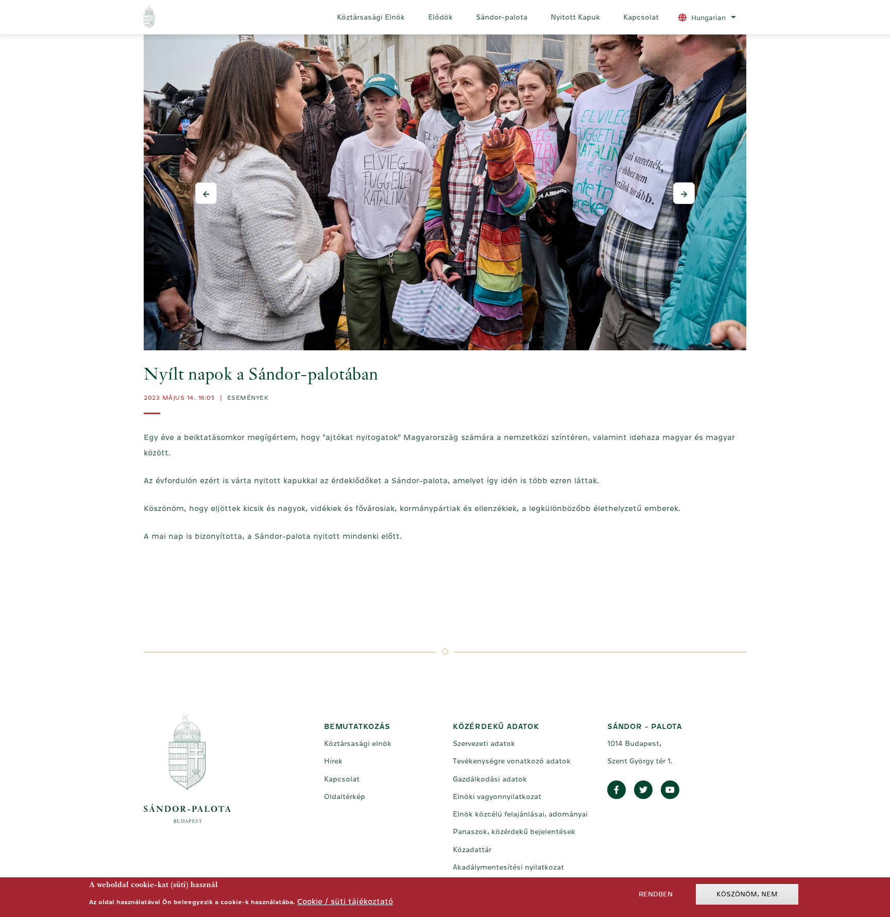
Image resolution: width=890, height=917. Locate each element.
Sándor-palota (501, 17)
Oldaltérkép (344, 796)
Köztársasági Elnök (371, 17)
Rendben (656, 894)
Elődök (440, 17)
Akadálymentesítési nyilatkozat (508, 867)
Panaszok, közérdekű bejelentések (514, 831)
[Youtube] (670, 790)
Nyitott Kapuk (575, 17)
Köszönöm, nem (747, 894)
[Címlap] (192, 17)
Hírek (333, 761)
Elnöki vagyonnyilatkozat (497, 796)
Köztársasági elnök (357, 743)
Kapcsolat (641, 17)
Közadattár (472, 849)
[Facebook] (616, 790)
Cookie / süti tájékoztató (345, 901)
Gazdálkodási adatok (490, 779)
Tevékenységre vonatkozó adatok (512, 761)
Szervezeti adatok (484, 743)
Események (248, 398)
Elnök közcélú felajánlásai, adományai (520, 814)
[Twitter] (643, 790)
